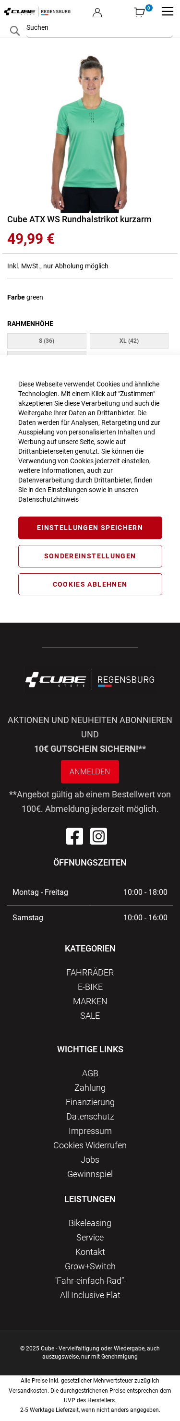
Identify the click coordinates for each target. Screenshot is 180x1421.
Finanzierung (90, 1102)
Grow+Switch (90, 1266)
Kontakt (90, 1252)
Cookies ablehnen (90, 584)
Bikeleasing (90, 1223)
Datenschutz (90, 1116)
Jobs (90, 1160)
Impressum (90, 1131)
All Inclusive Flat (90, 1295)
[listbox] (90, 351)
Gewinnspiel (90, 1174)
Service (90, 1237)
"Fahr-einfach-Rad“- (90, 1281)
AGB (90, 1073)
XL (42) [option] (129, 340)
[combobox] (99, 27)
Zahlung (90, 1088)
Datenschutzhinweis (48, 499)
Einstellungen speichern (90, 527)
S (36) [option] (46, 340)
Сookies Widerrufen (90, 1145)
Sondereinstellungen (90, 556)
